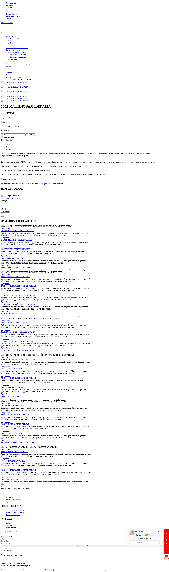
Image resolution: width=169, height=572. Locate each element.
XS (18, 126)
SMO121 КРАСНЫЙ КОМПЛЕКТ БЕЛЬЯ (17, 231)
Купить (32, 134)
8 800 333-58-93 (7, 23)
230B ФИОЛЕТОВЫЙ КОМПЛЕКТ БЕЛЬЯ (18, 470)
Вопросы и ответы (13, 515)
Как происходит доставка (16, 510)
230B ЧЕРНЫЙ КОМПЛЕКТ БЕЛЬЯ (15, 267)
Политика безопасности (15, 512)
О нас (8, 523)
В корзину (5, 211)
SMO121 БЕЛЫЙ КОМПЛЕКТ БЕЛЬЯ (16, 406)
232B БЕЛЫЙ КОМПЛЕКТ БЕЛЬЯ (15, 415)
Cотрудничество (12, 3)
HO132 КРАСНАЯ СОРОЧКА (13, 461)
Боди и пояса (15, 38)
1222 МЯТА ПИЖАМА (10, 198)
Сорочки (13, 59)
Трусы (12, 45)
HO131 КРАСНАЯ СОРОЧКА (13, 258)
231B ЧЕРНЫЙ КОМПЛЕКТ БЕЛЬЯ (15, 249)
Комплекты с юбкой (18, 52)
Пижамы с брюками (18, 55)
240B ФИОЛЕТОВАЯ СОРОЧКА (14, 452)
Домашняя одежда (13, 16)
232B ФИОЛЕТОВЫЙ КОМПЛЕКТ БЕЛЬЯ (18, 286)
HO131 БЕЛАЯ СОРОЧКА (11, 433)
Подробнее (5, 228)
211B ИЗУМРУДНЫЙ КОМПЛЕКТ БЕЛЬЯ (18, 304)
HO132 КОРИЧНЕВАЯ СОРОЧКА (15, 479)
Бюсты (12, 43)
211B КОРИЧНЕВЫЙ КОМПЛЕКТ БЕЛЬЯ (18, 295)
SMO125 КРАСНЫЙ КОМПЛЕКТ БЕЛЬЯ (17, 442)
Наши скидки (11, 528)
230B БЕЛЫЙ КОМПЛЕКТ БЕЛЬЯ (15, 424)
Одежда (9, 18)
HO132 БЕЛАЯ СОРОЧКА (11, 369)
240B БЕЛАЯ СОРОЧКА (11, 396)
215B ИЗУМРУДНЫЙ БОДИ (12, 313)
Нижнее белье (11, 14)
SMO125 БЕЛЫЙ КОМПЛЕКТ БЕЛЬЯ (16, 240)
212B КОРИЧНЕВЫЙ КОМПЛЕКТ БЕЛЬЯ (18, 350)
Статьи (8, 10)
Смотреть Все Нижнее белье (17, 48)
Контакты (9, 7)
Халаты (13, 61)
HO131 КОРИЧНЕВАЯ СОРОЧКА (15, 323)
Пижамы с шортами (18, 57)
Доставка (9, 5)
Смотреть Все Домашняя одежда (18, 64)
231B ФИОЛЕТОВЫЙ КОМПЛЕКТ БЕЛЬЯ (18, 378)
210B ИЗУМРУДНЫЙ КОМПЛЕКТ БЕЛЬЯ (18, 360)
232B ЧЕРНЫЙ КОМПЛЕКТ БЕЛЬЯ (15, 277)
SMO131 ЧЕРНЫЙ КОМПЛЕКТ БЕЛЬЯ (17, 341)
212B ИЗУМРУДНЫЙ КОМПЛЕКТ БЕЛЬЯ (18, 332)
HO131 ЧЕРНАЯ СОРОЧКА (12, 387)
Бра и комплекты (16, 41)
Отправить (49, 570)
